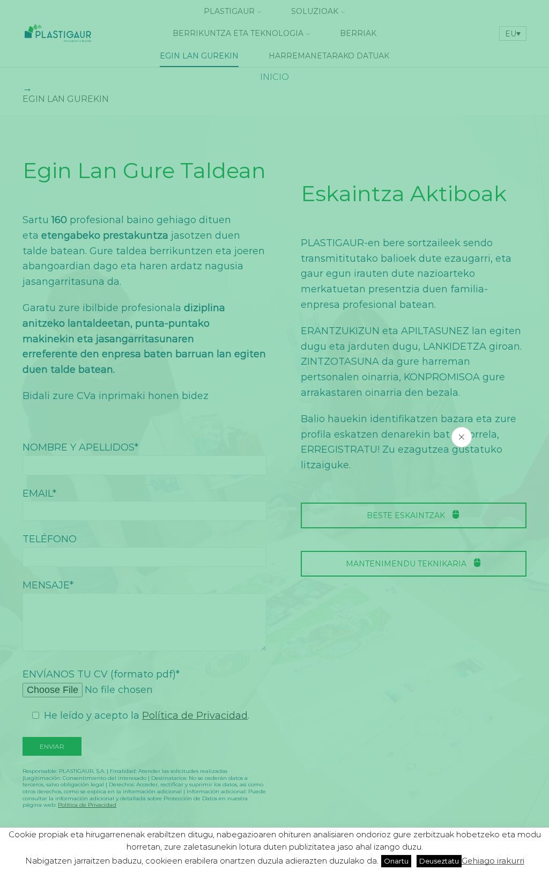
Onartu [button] (396, 861)
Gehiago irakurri (493, 861)
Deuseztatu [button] (439, 861)
